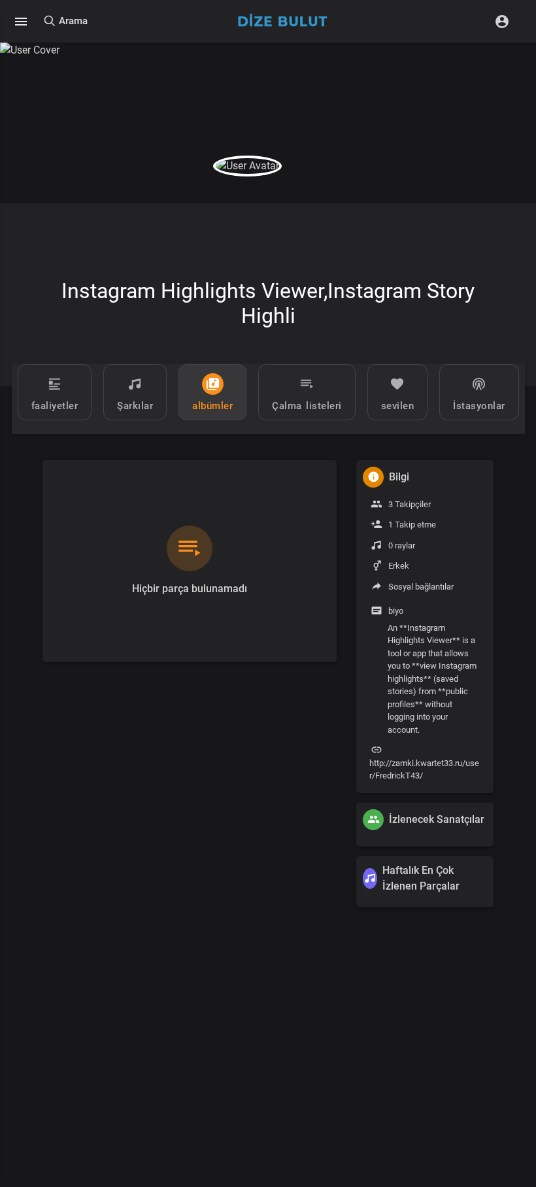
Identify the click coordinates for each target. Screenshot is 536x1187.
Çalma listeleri (307, 406)
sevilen (397, 406)
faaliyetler (54, 406)
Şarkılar (135, 406)
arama (72, 21)
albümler (212, 406)
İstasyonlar (479, 406)
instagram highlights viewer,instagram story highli (268, 303)
